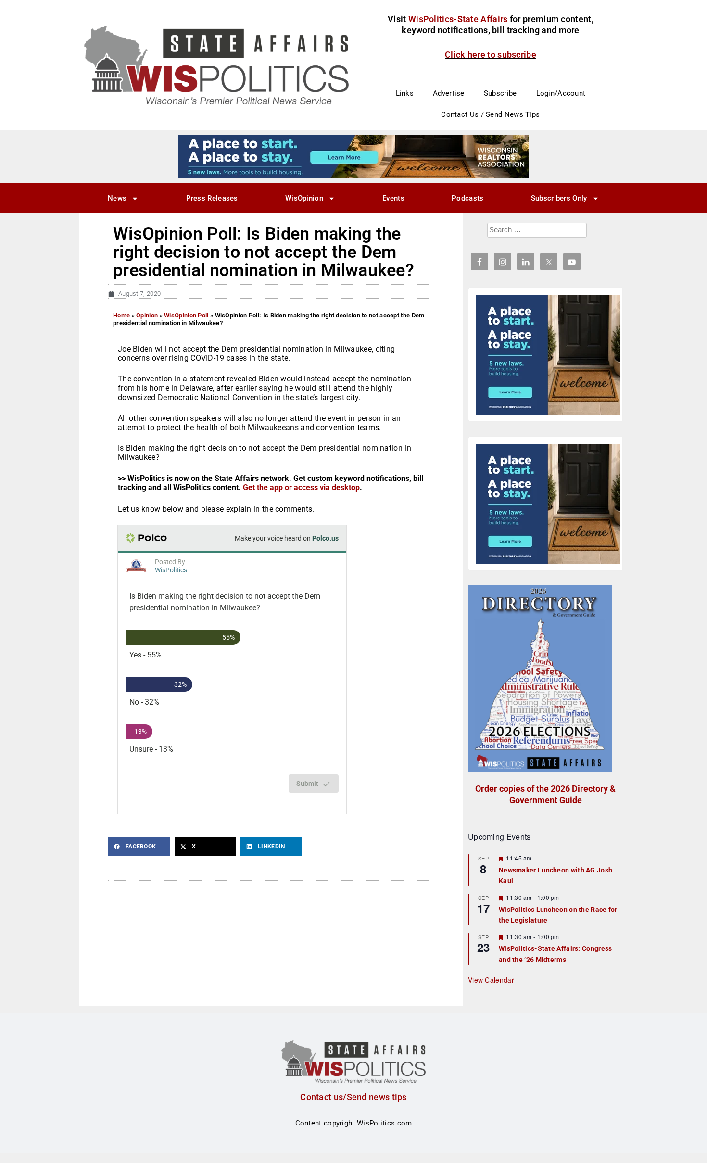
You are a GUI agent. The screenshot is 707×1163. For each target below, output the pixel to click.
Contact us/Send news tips (353, 1097)
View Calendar (491, 980)
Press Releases (212, 198)
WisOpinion (304, 198)
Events (393, 198)
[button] (139, 846)
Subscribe (500, 93)
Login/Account (561, 93)
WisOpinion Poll (186, 315)
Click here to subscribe (490, 55)
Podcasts (467, 198)
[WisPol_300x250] (548, 355)
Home (121, 315)
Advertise (449, 93)
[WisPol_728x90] (353, 156)
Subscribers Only (559, 198)
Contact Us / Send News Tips (490, 114)
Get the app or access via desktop (301, 487)
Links (405, 93)
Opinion (147, 315)
